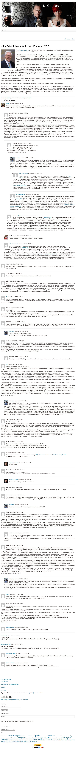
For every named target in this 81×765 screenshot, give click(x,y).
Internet (18, 739)
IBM (3, 739)
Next (73, 39)
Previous (67, 39)
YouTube (35, 741)
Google (66, 737)
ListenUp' (3, 690)
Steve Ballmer (71, 739)
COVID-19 (16, 737)
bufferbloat (58, 735)
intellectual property (12, 739)
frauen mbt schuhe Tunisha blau (48, 254)
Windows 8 (26, 741)
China (62, 736)
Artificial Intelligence (43, 735)
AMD (27, 735)
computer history (9, 737)
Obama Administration (56, 739)
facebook (45, 738)
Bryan (7, 296)
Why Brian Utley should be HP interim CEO (25, 46)
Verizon (21, 741)
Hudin (7, 103)
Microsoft (37, 739)
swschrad (18, 157)
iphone (22, 739)
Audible (3, 687)
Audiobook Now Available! (10, 684)
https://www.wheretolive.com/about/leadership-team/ (50, 455)
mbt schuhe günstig (23, 173)
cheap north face (10, 627)
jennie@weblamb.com (36, 693)
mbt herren (19, 198)
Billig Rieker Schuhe (10, 653)
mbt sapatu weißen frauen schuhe (54, 227)
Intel (6, 740)
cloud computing (67, 736)
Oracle (62, 739)
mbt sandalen (47, 217)
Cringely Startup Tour (29, 737)
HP (70, 737)
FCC (49, 737)
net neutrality (48, 739)
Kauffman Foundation (29, 739)
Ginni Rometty (59, 737)
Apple (37, 735)
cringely (21, 738)
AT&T (49, 736)
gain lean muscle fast (5, 644)
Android (29, 736)
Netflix (43, 739)
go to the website (10, 662)
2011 (23, 98)
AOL (32, 735)
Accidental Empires (14, 736)
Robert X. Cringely (6, 98)
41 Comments (28, 98)
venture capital (16, 741)
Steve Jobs (5, 741)
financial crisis (53, 737)
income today (4, 635)
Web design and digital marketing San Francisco (14, 699)
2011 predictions (4, 736)
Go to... (3, 30)
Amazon (23, 736)
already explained (24, 50)
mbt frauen (25, 247)
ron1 (7, 364)
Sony (66, 739)
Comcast (2, 737)
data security (38, 738)
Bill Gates (53, 736)
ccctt (7, 594)
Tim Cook (11, 741)
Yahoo (31, 741)
